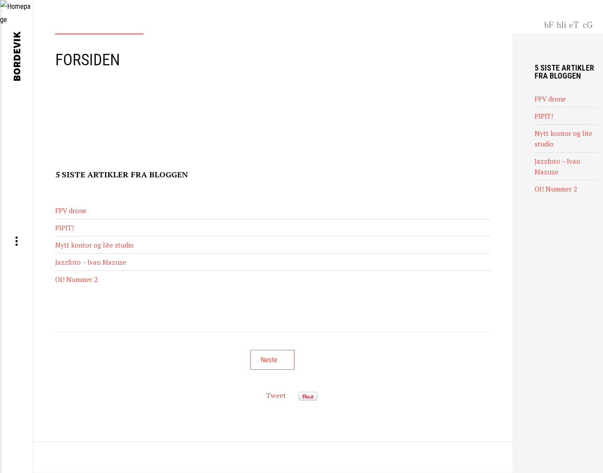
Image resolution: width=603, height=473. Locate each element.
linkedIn (561, 24)
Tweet (276, 395)
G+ (589, 24)
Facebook (549, 24)
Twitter (574, 24)
